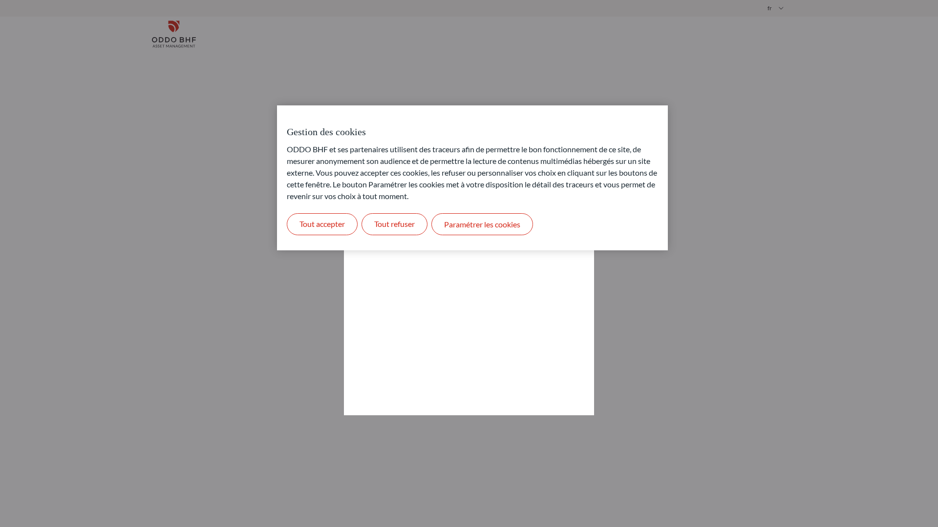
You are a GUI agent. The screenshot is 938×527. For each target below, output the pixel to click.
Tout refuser (394, 223)
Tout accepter (322, 223)
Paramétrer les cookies (482, 224)
